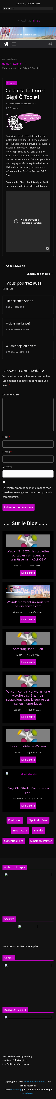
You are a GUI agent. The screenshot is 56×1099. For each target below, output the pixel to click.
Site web (7, 467)
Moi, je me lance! (18, 323)
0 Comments (13, 108)
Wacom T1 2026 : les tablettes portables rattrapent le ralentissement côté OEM (28, 555)
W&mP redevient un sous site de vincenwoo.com (28, 604)
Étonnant (11, 83)
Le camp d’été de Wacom (28, 746)
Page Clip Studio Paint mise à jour (28, 790)
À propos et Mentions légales (22, 946)
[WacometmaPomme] (6, 44)
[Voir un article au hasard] (50, 44)
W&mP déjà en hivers (21, 346)
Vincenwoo (18, 612)
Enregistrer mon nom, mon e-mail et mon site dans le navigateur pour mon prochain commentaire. (27, 492)
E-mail (7, 452)
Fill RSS (36, 20)
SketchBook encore (38, 273)
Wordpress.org (24, 1056)
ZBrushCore (20, 830)
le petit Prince (14, 103)
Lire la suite (28, 572)
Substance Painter (41, 841)
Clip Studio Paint (38, 820)
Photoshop (14, 820)
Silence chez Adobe (19, 301)
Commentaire (11, 394)
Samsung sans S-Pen (28, 649)
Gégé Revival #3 (15, 265)
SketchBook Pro (13, 841)
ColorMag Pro (19, 1060)
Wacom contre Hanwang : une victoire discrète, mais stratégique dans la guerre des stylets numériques (28, 697)
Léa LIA (18, 565)
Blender (38, 830)
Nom (6, 437)
